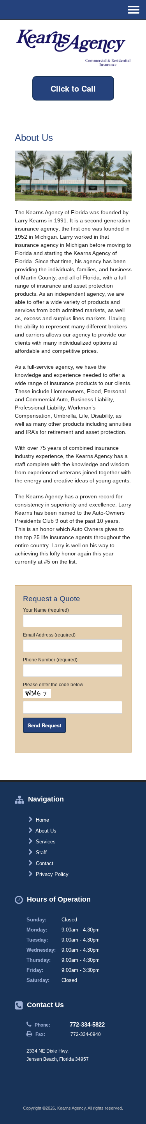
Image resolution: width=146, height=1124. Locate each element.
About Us (45, 831)
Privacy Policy (51, 874)
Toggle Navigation (133, 9)
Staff (40, 852)
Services (45, 842)
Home (41, 820)
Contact (43, 863)
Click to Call (73, 88)
